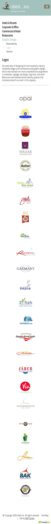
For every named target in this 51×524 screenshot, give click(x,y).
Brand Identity (11, 43)
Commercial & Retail (11, 31)
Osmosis (9, 51)
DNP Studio (30, 518)
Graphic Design (9, 39)
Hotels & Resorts (9, 23)
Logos (8, 47)
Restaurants (7, 35)
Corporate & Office (10, 27)
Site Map (45, 515)
